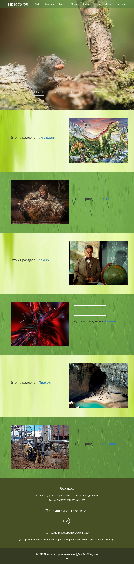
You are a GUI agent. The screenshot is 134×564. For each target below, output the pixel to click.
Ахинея (110, 321)
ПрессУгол (18, 4)
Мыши (74, 4)
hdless (44, 260)
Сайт (37, 4)
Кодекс (86, 4)
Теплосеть (109, 444)
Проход (45, 382)
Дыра (108, 4)
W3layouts (92, 554)
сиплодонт (47, 137)
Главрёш (49, 4)
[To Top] (67, 558)
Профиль (121, 4)
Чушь (97, 4)
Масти (62, 4)
